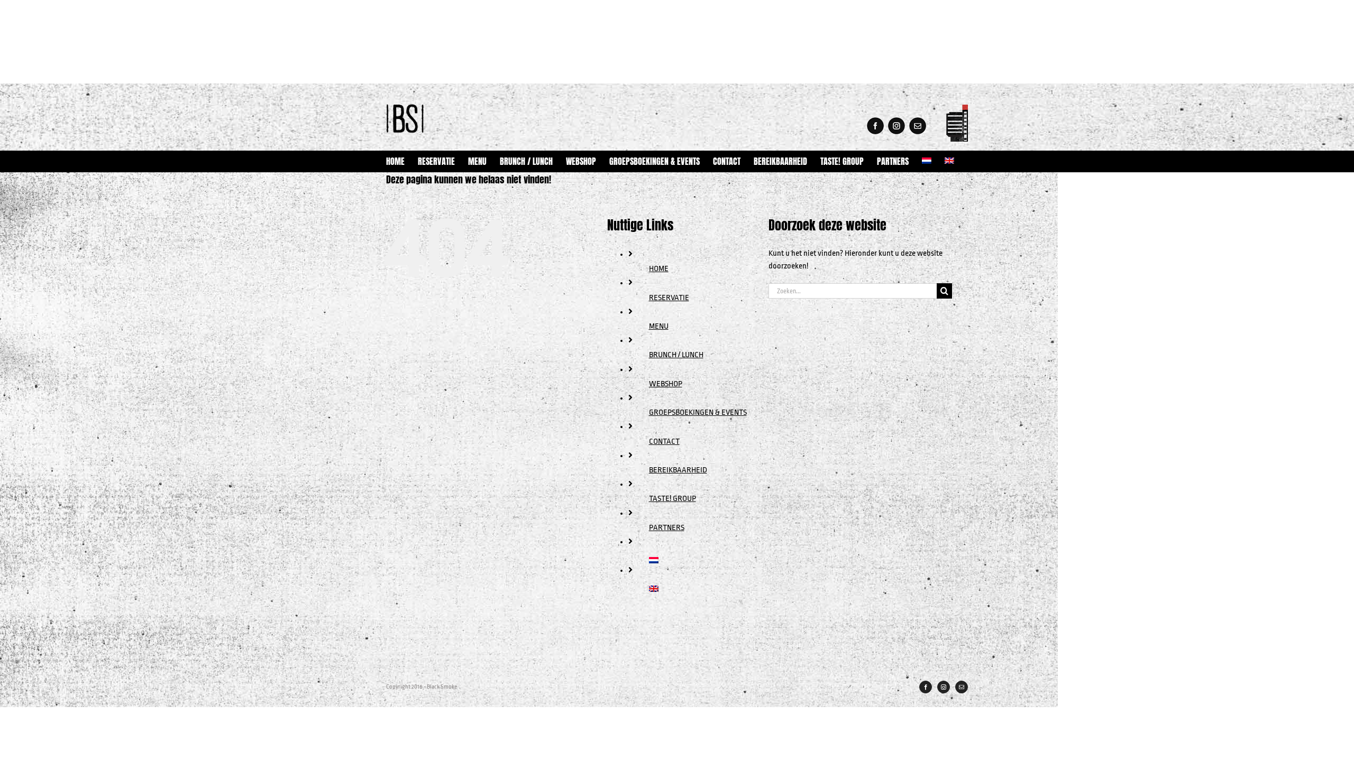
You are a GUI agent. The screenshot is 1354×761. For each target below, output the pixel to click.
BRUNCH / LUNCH (676, 354)
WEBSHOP (665, 383)
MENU (659, 326)
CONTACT (664, 441)
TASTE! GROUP (672, 498)
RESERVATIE (669, 297)
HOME (659, 268)
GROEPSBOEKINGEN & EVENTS (698, 412)
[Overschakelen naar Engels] (949, 161)
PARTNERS (666, 527)
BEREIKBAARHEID (678, 470)
